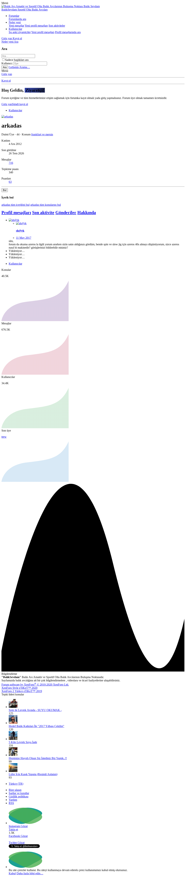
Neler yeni (15, 22)
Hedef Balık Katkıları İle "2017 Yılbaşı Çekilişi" (36, 726)
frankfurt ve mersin (42, 134)
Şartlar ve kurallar (19, 793)
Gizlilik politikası (18, 796)
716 (11, 162)
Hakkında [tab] (86, 212)
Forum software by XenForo (35, 684)
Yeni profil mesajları (36, 25)
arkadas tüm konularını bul (45, 204)
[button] (4, 3)
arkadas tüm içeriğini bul (15, 204)
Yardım (13, 799)
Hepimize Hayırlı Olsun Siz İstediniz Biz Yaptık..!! (38, 758)
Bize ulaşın (15, 789)
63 (10, 181)
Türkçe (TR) (16, 783)
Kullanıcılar (15, 28)
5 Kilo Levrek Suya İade (23, 742)
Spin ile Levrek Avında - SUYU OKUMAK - (35, 710)
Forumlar (14, 15)
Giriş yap (6, 74)
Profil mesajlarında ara (68, 32)
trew (4, 436)
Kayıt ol (6, 80)
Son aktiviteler (56, 25)
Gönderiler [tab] (65, 212)
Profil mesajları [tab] (16, 212)
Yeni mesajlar (16, 25)
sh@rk (20, 230)
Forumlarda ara (17, 19)
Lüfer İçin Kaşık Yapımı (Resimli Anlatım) (33, 774)
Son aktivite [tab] (43, 212)
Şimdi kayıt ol (20, 104)
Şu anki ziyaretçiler (20, 32)
